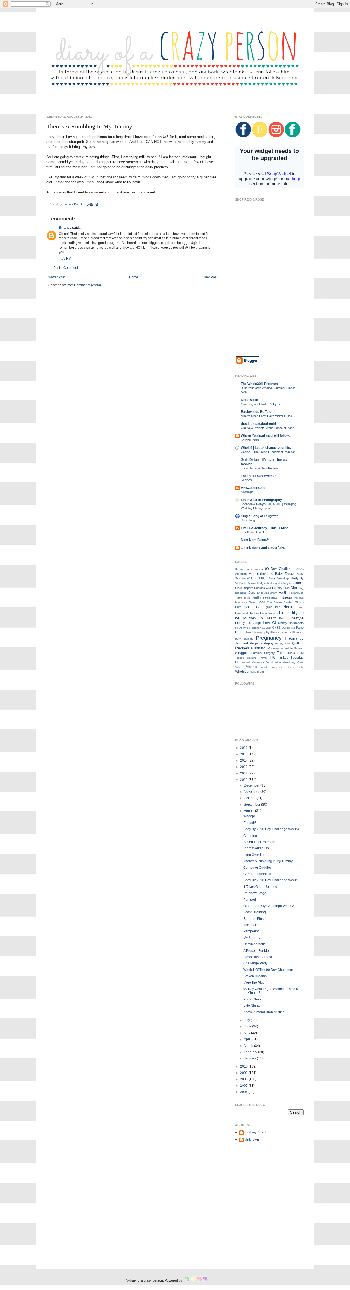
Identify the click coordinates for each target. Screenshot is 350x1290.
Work (252, 671)
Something (248, 520)
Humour (273, 613)
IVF (237, 618)
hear (301, 607)
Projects (256, 643)
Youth (260, 671)
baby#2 (247, 578)
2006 (244, 1092)
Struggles (242, 653)
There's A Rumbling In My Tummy (268, 861)
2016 (244, 748)
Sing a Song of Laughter (259, 516)
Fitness (285, 597)
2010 (244, 1066)
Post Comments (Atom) (84, 285)
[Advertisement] (269, 312)
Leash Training (254, 912)
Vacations (258, 662)
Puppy (268, 643)
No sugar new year (259, 627)
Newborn (240, 627)
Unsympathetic (254, 944)
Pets (248, 632)
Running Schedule (280, 648)
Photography (260, 632)
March (249, 1046)
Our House (288, 627)
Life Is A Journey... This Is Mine (264, 528)
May (247, 1033)
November (252, 792)
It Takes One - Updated (260, 887)
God (259, 607)
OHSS (276, 627)
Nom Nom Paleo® (255, 540)
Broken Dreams (255, 976)
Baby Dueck (284, 574)
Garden (288, 602)
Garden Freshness (257, 874)
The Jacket (251, 925)
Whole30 (242, 671)
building (272, 583)
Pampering (251, 931)
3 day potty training (249, 568)
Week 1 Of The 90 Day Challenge (268, 970)
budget (261, 583)
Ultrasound (242, 662)
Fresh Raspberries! (257, 957)
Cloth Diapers (244, 588)
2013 (244, 767)
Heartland (241, 613)
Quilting (298, 643)
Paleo (300, 627)
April (248, 1039)
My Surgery (251, 938)
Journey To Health (259, 618)
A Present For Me (256, 951)
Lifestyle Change (248, 623)
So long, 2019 (250, 439)
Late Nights (251, 1006)
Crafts (270, 588)
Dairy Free (282, 588)
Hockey (254, 613)
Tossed (239, 657)
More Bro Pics (253, 983)
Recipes (246, 480)
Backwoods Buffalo (256, 412)
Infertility (288, 612)
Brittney (65, 227)
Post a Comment (65, 268)
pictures (286, 632)
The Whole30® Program (259, 384)
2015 (244, 754)
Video (239, 666)
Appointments (261, 573)
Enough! (249, 823)
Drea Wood (249, 400)
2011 (244, 780)
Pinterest (298, 632)
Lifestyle (296, 618)
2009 (244, 1073)
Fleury (252, 602)
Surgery (269, 653)
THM (300, 653)
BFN (256, 578)
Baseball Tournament (259, 842)
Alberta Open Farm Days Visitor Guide (266, 415)
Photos (274, 632)
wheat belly (295, 666)
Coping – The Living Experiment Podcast (268, 451)
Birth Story (268, 578)
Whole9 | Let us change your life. (266, 448)
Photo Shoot (252, 999)
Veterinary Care (293, 662)
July (247, 1020)
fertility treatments (265, 597)
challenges (285, 583)
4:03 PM (65, 258)
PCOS (239, 632)
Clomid (298, 583)
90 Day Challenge (279, 569)
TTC (272, 657)
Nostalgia (247, 492)
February (251, 1052)
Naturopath (296, 623)
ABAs (300, 568)
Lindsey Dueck (256, 1132)
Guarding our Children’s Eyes (260, 404)
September (252, 804)
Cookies (259, 588)
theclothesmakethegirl (258, 424)
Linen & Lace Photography (261, 500)
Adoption (241, 573)
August (249, 811)
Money (282, 623)
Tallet (281, 652)
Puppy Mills (282, 643)
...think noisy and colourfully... (263, 548)
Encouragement (267, 592)
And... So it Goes (253, 488)
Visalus (251, 667)
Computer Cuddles (257, 868)
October (250, 798)
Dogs (251, 592)
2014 (244, 760)
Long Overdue (254, 855)
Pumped (249, 900)
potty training (244, 638)
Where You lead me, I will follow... (266, 436)
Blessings (283, 578)
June (248, 1026)
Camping (250, 836)
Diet (293, 587)
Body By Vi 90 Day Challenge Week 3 (271, 880)
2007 (244, 1086)
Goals (248, 607)
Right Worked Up (256, 848)
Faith (283, 592)
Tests (291, 653)
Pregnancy (269, 638)
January (250, 1058)
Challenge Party (255, 963)
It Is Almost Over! (252, 532)
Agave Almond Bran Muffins (263, 1012)
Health (288, 607)
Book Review (247, 583)
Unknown (252, 1139)
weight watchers (271, 666)
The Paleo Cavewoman (258, 476)
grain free (273, 607)
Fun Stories (274, 602)
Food (261, 602)
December (252, 785)
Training (252, 657)
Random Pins (253, 919)
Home (133, 277)
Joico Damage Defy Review (259, 468)
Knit (281, 618)
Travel (263, 657)
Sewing (299, 648)
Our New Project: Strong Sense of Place (267, 427)
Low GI (269, 622)
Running (258, 648)
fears (247, 597)
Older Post (209, 277)
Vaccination (273, 662)
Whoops (249, 816)
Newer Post (56, 277)
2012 (244, 773)
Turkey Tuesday (291, 657)
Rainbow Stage (254, 893)
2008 (244, 1079)
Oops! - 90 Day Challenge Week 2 (268, 906)
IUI (301, 613)
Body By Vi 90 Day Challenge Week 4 (271, 829)
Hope (263, 613)
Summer (256, 653)
